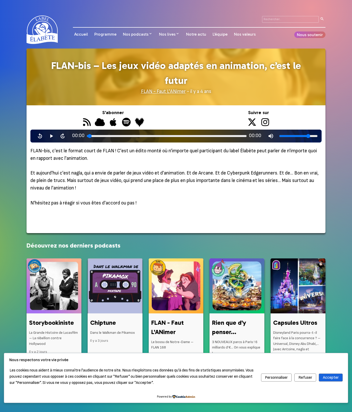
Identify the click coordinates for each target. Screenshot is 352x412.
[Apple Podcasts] (113, 122)
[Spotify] (126, 122)
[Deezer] (139, 122)
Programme (105, 34)
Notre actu (196, 34)
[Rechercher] (322, 19)
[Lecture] (51, 136)
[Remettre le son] (270, 136)
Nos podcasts (135, 34)
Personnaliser (276, 377)
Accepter (331, 377)
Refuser (305, 377)
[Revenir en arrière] (40, 136)
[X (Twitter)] (252, 122)
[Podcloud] (99, 122)
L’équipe (220, 34)
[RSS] (86, 122)
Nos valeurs (245, 34)
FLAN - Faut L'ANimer (163, 91)
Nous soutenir (310, 34)
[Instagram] (265, 122)
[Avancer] (62, 136)
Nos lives (167, 34)
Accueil (81, 34)
